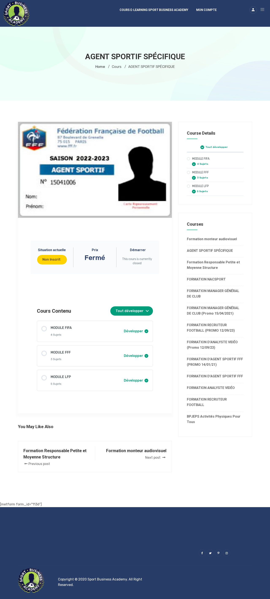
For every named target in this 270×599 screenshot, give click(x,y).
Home (100, 66)
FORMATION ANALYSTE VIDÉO (211, 388)
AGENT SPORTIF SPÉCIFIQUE (210, 251)
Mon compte (206, 10)
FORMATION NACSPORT (206, 279)
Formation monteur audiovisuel (212, 239)
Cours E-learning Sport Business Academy (154, 10)
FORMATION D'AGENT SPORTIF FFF (215, 376)
